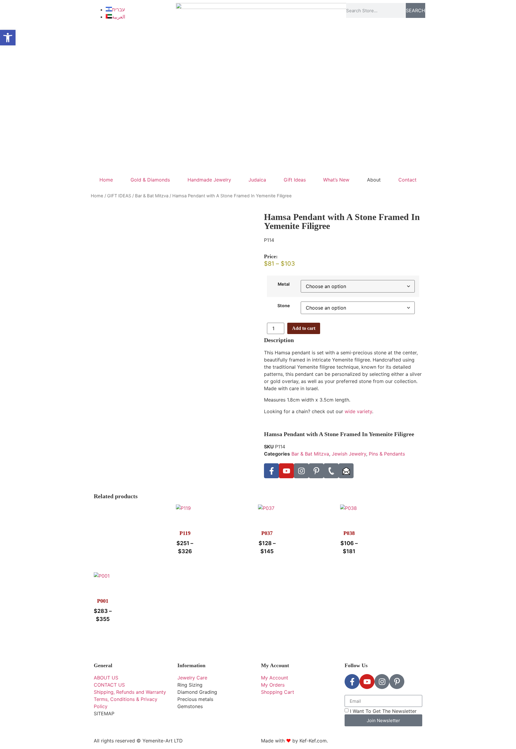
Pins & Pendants (387, 454)
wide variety (358, 411)
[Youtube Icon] (286, 470)
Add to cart (303, 328)
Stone (283, 306)
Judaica (257, 180)
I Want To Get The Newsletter (383, 711)
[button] (8, 37)
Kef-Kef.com (313, 741)
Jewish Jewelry (349, 454)
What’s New (336, 180)
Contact (407, 180)
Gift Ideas (295, 180)
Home (106, 180)
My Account (275, 665)
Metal (284, 284)
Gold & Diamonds (150, 180)
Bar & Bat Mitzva (151, 196)
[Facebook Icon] (271, 470)
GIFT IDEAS (119, 196)
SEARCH (415, 10)
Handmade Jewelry (209, 180)
